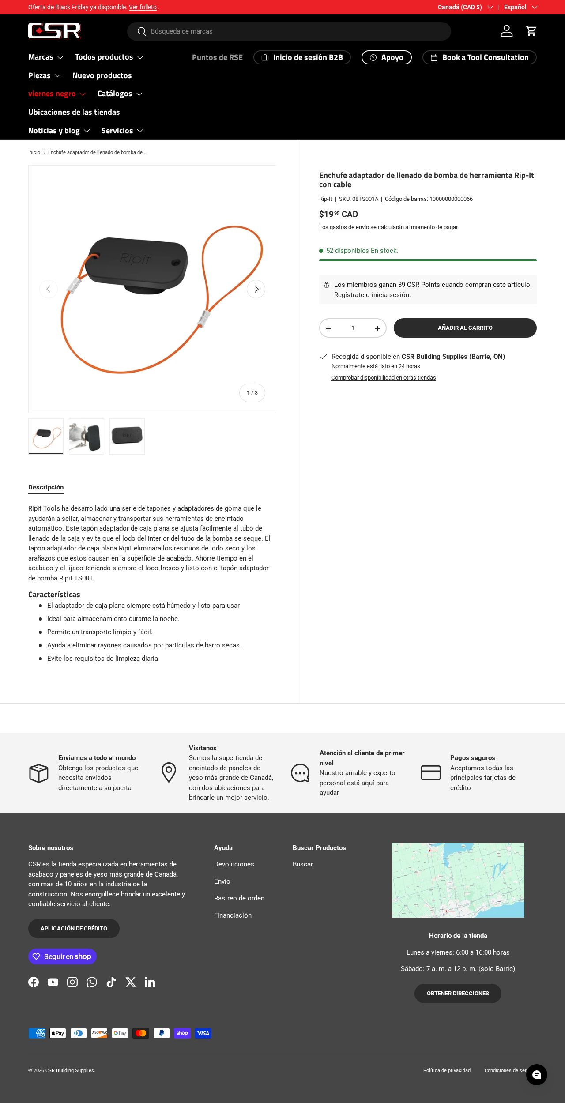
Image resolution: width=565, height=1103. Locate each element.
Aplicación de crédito (74, 928)
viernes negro (52, 93)
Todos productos (104, 57)
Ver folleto (143, 7)
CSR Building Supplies (69, 1070)
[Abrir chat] (536, 1074)
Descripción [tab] (46, 487)
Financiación (233, 915)
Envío (222, 881)
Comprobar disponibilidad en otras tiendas (383, 377)
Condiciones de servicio (511, 1070)
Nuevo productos (102, 75)
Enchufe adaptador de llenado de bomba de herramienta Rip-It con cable (97, 152)
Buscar (303, 864)
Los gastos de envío (344, 227)
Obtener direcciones (458, 993)
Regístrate (349, 295)
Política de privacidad (447, 1070)
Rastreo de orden (239, 898)
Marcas (40, 57)
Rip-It (325, 199)
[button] (531, 31)
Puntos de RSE (217, 57)
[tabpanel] (152, 584)
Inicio (34, 152)
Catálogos (115, 93)
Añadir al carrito (465, 328)
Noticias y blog (54, 130)
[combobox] (289, 31)
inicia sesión (390, 295)
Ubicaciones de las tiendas (74, 112)
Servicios (117, 130)
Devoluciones (234, 864)
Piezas (39, 75)
